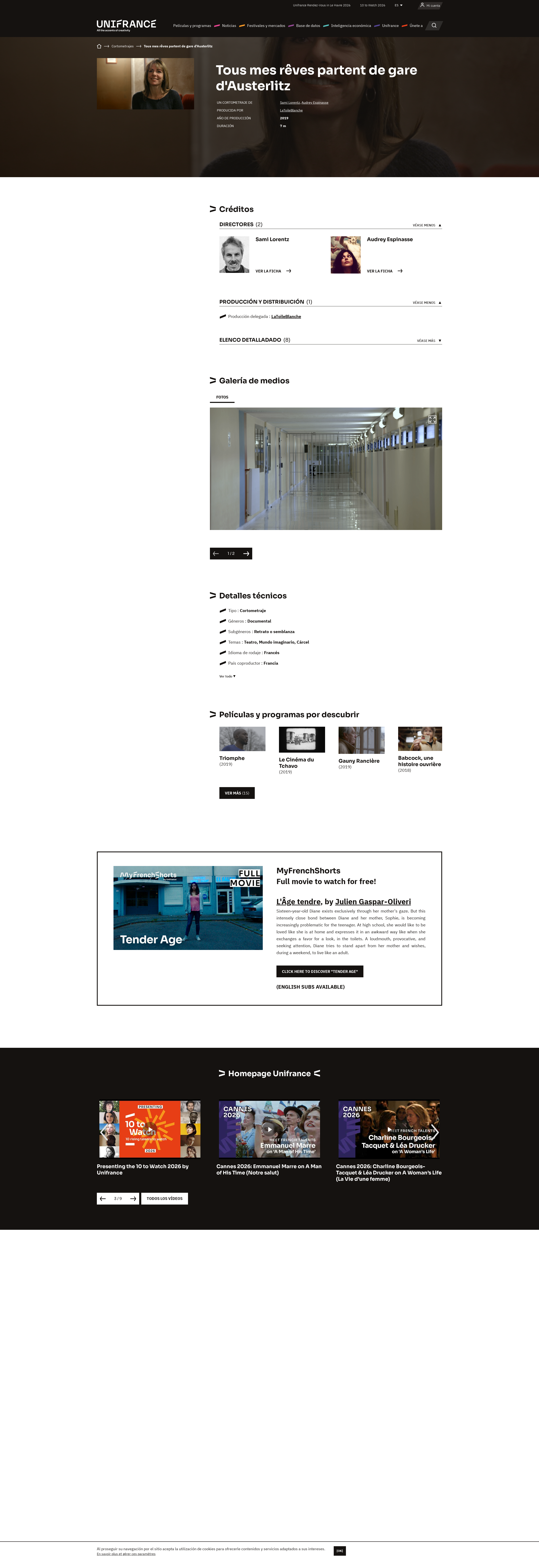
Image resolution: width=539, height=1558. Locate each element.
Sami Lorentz (290, 102)
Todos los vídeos (165, 1198)
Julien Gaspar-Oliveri (373, 901)
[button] (432, 420)
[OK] (340, 1551)
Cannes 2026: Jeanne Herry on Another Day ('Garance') (267, 1169)
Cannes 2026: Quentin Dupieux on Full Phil (385, 1169)
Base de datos (308, 25)
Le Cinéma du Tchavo (296, 763)
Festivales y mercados (266, 25)
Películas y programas (192, 25)
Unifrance (390, 25)
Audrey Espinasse (315, 102)
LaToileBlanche (291, 110)
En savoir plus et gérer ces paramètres (126, 1554)
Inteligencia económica (351, 25)
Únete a (416, 25)
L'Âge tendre (298, 901)
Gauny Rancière (359, 761)
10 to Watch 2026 (372, 5)
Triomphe (232, 758)
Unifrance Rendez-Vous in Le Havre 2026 (322, 5)
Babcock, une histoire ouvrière (419, 761)
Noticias (229, 25)
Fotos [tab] (222, 397)
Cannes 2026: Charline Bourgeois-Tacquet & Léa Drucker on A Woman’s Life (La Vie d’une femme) (150, 1172)
